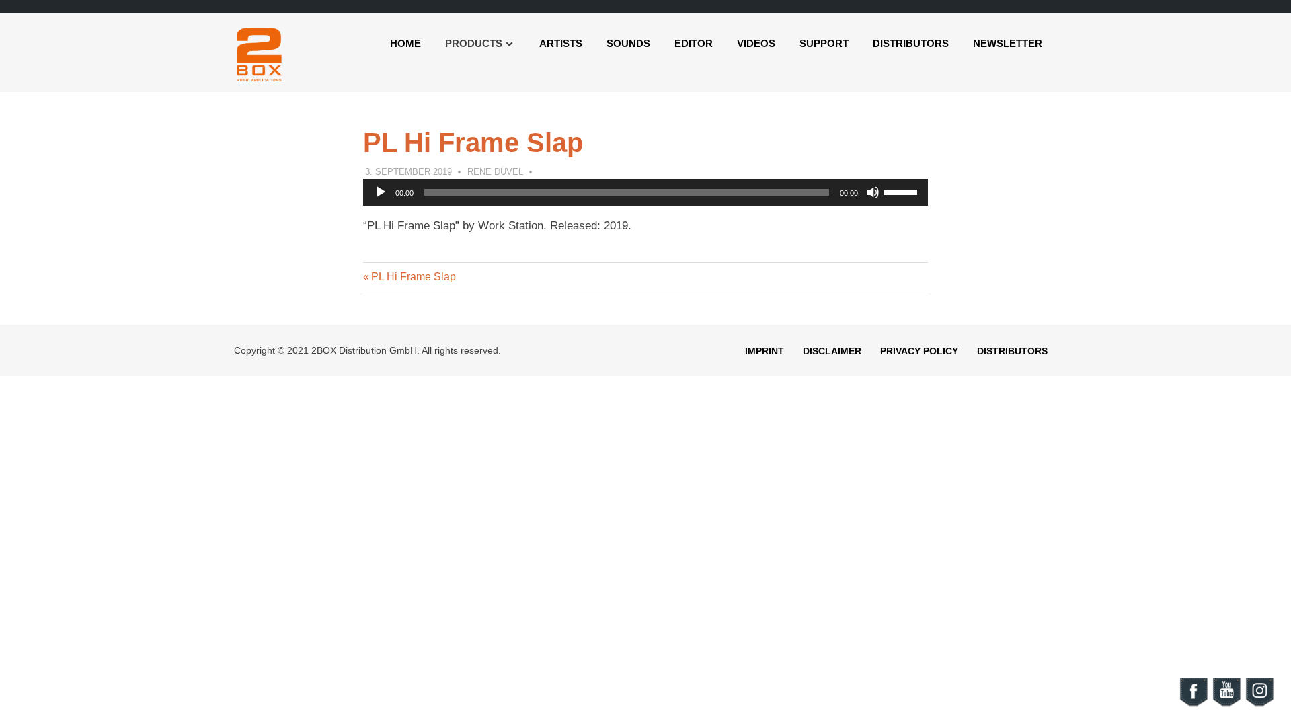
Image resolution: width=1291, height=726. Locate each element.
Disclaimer (832, 351)
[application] (645, 192)
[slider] (902, 191)
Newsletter (1007, 43)
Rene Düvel (495, 172)
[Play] (380, 192)
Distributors (911, 43)
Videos (756, 43)
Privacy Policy (919, 351)
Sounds (628, 43)
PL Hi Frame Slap (413, 276)
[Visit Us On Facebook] (1193, 704)
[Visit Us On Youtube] (1226, 704)
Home (405, 43)
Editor (693, 43)
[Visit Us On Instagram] (1259, 704)
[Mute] (872, 192)
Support (824, 43)
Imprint (764, 351)
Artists (560, 43)
